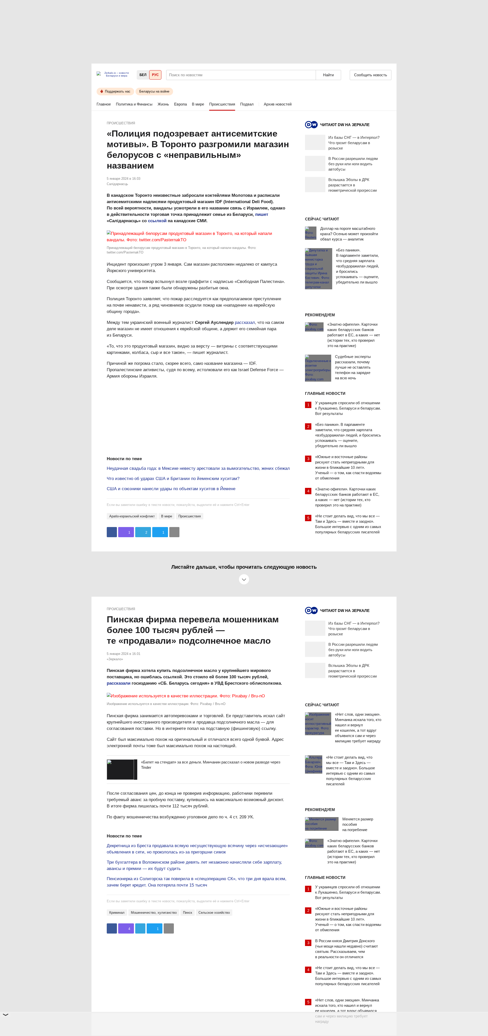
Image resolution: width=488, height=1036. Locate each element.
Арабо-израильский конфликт (132, 516)
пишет (261, 214)
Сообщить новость (370, 75)
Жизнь (163, 104)
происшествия (189, 516)
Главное (104, 104)
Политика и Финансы (134, 104)
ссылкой (157, 220)
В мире (198, 104)
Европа (180, 104)
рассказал (245, 322)
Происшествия (222, 104)
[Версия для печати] (174, 532)
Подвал (247, 104)
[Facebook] (112, 532)
